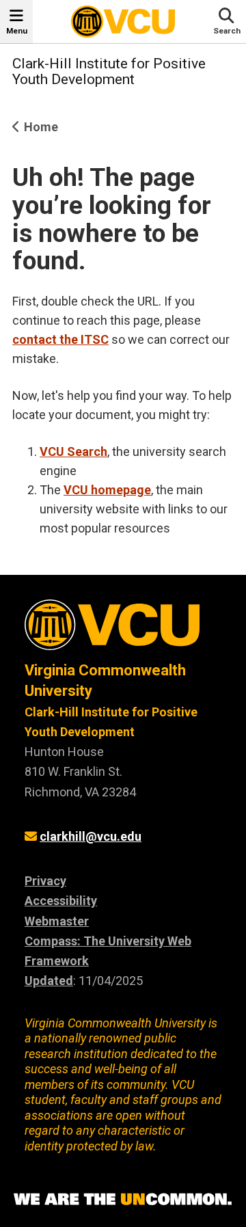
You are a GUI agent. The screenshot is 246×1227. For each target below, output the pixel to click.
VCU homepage (107, 490)
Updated (49, 980)
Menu (16, 31)
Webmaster (57, 921)
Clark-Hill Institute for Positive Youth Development (109, 71)
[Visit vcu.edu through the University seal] (123, 629)
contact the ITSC (60, 339)
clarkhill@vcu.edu (90, 836)
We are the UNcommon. (123, 1199)
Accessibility (61, 900)
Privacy (45, 881)
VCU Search (73, 451)
